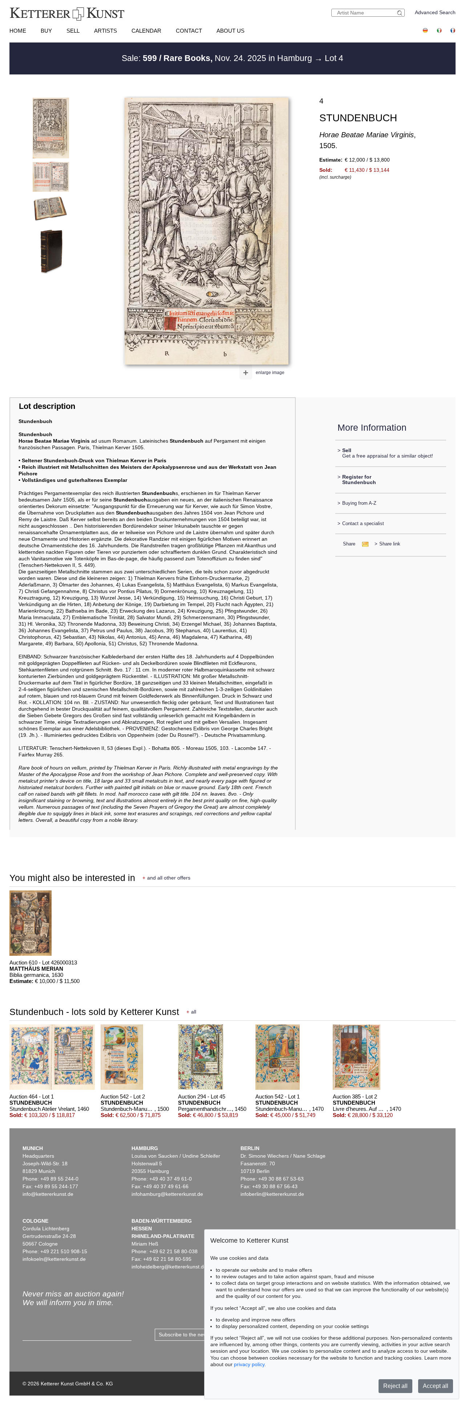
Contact (189, 31)
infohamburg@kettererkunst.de (167, 1194)
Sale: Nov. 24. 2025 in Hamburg (218, 58)
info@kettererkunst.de (48, 1194)
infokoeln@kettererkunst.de (54, 1259)
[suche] (401, 13)
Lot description (47, 406)
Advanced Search (435, 12)
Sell (73, 31)
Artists (105, 31)
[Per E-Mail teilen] (363, 544)
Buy (46, 31)
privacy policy (249, 1364)
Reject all (395, 1386)
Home (17, 31)
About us (230, 31)
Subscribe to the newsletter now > (197, 1334)
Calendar (146, 31)
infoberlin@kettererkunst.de (272, 1194)
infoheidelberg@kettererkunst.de (169, 1267)
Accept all (435, 1386)
